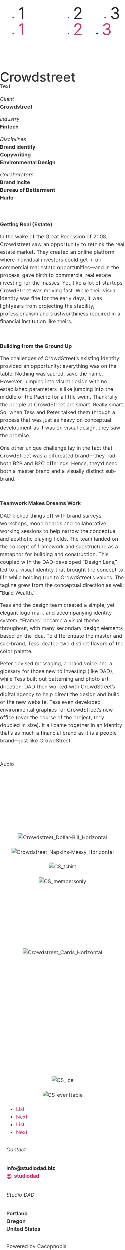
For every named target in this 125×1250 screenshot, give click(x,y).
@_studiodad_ (24, 1176)
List (20, 1109)
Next (22, 1116)
